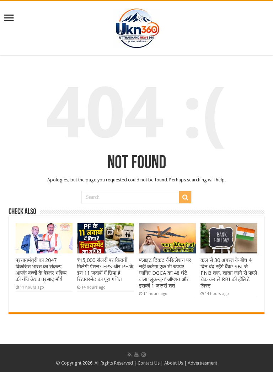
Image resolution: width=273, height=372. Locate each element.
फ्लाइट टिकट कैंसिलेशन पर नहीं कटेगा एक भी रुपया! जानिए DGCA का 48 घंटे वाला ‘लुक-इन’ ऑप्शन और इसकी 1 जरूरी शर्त (165, 273)
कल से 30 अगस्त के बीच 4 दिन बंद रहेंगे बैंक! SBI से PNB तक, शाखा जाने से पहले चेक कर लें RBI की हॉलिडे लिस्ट (228, 273)
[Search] (185, 197)
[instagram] (143, 354)
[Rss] (129, 354)
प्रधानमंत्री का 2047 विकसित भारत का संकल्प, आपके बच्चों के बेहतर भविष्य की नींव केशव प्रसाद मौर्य (41, 270)
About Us (173, 363)
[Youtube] (136, 354)
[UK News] (136, 26)
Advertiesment (202, 363)
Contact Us (149, 363)
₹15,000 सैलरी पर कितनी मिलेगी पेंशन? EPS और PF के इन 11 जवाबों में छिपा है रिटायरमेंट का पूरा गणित (105, 270)
